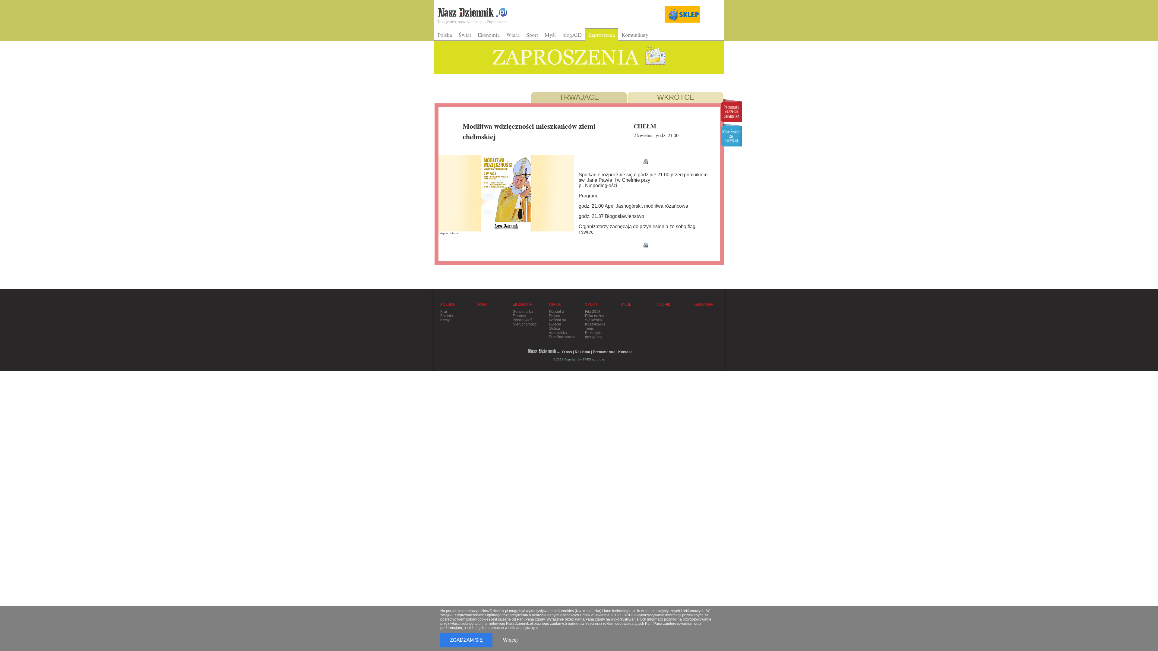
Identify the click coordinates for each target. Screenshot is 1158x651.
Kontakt (625, 352)
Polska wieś (522, 320)
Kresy (445, 320)
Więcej (510, 640)
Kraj (443, 312)
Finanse (519, 316)
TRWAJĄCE (579, 97)
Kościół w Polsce (557, 314)
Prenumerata (604, 352)
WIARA (555, 304)
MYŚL (626, 304)
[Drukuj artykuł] (646, 161)
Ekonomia (489, 34)
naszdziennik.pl (470, 22)
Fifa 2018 (592, 312)
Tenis (589, 328)
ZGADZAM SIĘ (466, 640)
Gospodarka (523, 312)
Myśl (550, 34)
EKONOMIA (522, 304)
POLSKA (447, 304)
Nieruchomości (525, 324)
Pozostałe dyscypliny (593, 335)
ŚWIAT (481, 304)
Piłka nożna (594, 316)
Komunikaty (635, 34)
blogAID (572, 34)
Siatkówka (593, 320)
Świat (465, 34)
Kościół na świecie (557, 322)
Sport (532, 34)
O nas (567, 352)
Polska (445, 34)
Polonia (446, 316)
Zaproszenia (601, 34)
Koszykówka (595, 324)
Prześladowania (562, 337)
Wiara (513, 34)
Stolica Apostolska (558, 330)
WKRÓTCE (675, 97)
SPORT (591, 304)
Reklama (582, 352)
